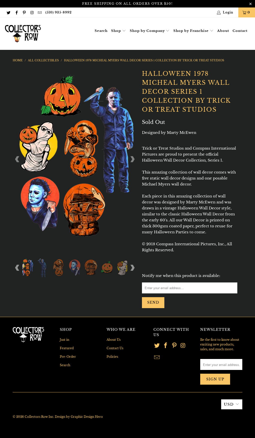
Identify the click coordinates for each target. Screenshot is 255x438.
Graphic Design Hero (87, 417)
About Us (114, 340)
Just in (64, 340)
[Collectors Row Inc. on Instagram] (32, 12)
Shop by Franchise (191, 31)
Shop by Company (148, 31)
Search (101, 31)
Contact (240, 31)
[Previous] (17, 159)
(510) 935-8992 (58, 12)
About (223, 31)
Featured (67, 348)
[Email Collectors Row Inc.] (39, 12)
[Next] (132, 159)
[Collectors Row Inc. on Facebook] (16, 12)
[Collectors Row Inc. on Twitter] (8, 12)
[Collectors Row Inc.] (23, 33)
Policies (112, 356)
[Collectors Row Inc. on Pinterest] (24, 12)
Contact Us (115, 348)
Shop (116, 31)
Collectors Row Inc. (39, 417)
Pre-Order (68, 356)
